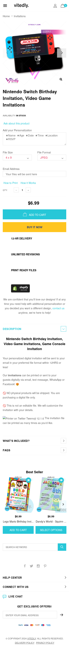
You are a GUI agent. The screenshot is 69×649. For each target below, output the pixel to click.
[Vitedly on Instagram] (38, 566)
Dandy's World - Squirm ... (51, 521)
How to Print (10, 183)
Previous (6, 504)
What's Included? (16, 441)
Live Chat (15, 596)
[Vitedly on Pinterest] (45, 566)
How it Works (28, 183)
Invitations (20, 16)
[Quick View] (28, 480)
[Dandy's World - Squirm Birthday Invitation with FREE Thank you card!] (51, 494)
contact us (58, 308)
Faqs (6, 450)
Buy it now (34, 227)
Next (63, 504)
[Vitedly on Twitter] (31, 566)
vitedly (31, 638)
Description (12, 329)
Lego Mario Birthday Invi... (18, 521)
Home (6, 16)
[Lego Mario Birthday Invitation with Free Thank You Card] (18, 494)
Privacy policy (45, 642)
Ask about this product (16, 123)
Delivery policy (24, 642)
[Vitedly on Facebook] (24, 566)
